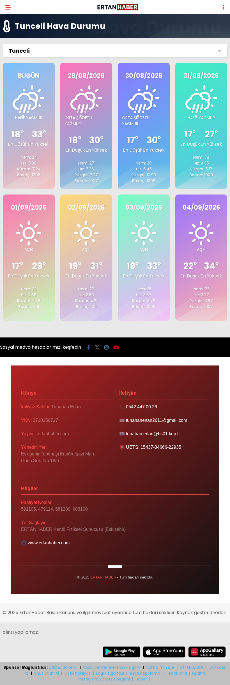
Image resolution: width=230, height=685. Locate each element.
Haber (141, 679)
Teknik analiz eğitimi (185, 673)
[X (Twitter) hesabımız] (97, 347)
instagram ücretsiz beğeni (104, 679)
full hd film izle (160, 667)
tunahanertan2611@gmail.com (156, 420)
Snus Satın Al (46, 673)
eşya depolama (145, 673)
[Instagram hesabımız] (106, 347)
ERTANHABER (191, 667)
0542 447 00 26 (141, 406)
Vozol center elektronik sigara (112, 667)
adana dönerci (63, 667)
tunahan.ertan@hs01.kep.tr (153, 433)
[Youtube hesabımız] (116, 347)
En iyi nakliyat (77, 673)
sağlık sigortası (110, 673)
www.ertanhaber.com (49, 542)
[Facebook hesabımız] (88, 347)
